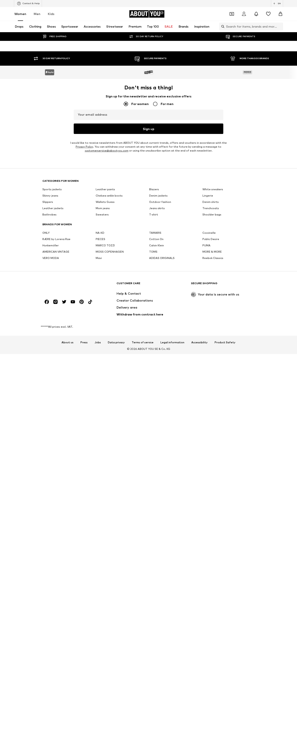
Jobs (98, 634)
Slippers (47, 494)
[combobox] (148, 92)
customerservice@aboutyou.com (106, 442)
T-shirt (153, 506)
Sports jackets (52, 481)
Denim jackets (158, 487)
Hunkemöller (50, 537)
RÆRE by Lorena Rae (56, 531)
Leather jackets (52, 500)
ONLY (46, 524)
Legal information (172, 634)
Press (84, 634)
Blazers (154, 481)
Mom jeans (103, 500)
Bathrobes (49, 506)
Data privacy (116, 634)
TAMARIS (155, 524)
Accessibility (199, 634)
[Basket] (280, 14)
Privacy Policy (84, 438)
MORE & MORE (212, 543)
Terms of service (143, 634)
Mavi (99, 550)
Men (37, 14)
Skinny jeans (50, 487)
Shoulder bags (211, 506)
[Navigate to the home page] (66, 577)
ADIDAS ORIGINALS (162, 550)
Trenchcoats (210, 500)
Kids (51, 14)
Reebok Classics (212, 550)
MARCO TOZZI (105, 537)
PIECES (100, 531)
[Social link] (46, 593)
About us (67, 634)
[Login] (244, 14)
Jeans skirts (157, 500)
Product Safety (225, 634)
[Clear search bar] (280, 26)
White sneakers (212, 481)
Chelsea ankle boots (109, 487)
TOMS (153, 543)
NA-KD (100, 524)
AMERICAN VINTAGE (55, 543)
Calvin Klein (156, 537)
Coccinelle (209, 524)
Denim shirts (210, 494)
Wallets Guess (105, 494)
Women (20, 14)
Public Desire (210, 531)
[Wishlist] (268, 14)
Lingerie (207, 487)
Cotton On (156, 531)
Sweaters (102, 506)
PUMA (206, 537)
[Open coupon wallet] (231, 14)
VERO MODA (50, 550)
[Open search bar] (221, 26)
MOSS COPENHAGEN (110, 543)
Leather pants (105, 481)
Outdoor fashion (160, 494)
